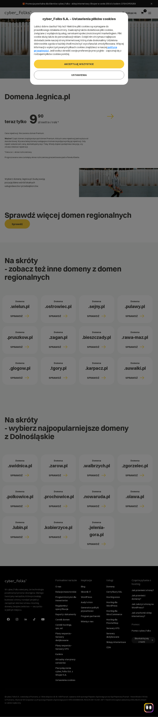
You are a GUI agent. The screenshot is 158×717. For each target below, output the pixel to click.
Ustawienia (79, 75)
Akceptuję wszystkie (79, 64)
